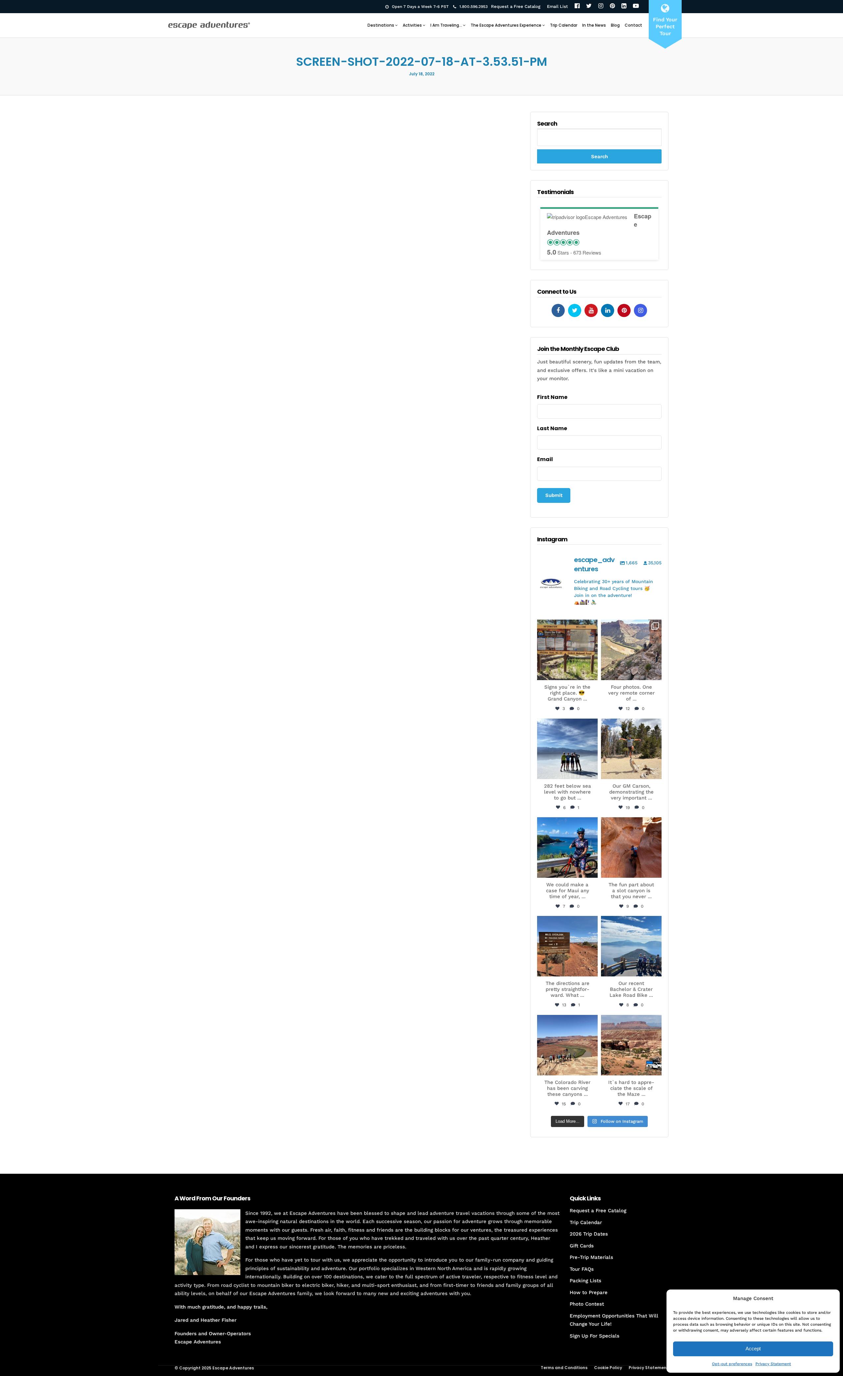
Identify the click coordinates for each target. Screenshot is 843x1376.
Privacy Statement (773, 1364)
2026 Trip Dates (589, 1234)
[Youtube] (591, 310)
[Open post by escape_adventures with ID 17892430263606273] (631, 650)
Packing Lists (585, 1281)
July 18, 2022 (421, 74)
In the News (594, 25)
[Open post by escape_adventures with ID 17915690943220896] (567, 946)
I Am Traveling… (446, 25)
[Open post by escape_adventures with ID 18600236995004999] (631, 946)
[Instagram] (600, 6)
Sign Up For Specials (594, 1336)
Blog (615, 25)
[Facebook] (577, 6)
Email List (557, 6)
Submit (553, 495)
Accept (753, 1348)
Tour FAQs (582, 1269)
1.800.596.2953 (473, 6)
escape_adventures (567, 628)
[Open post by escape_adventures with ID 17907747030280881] (631, 847)
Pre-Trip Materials (591, 1257)
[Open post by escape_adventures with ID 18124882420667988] (567, 1045)
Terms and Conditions (564, 1367)
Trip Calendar (563, 25)
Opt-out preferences (732, 1364)
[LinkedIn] (623, 6)
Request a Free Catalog (515, 6)
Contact (633, 25)
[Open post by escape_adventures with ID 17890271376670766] (631, 749)
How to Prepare (589, 1292)
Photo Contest (587, 1304)
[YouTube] (636, 6)
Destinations (380, 25)
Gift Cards (582, 1246)
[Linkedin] (607, 310)
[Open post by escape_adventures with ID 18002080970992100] (567, 749)
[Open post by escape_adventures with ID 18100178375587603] (631, 1045)
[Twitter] (589, 6)
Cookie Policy (608, 1367)
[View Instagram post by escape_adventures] (591, 674)
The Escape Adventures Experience (506, 25)
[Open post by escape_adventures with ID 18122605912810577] (567, 650)
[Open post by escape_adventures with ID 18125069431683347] (567, 847)
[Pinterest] (612, 6)
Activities (412, 25)
